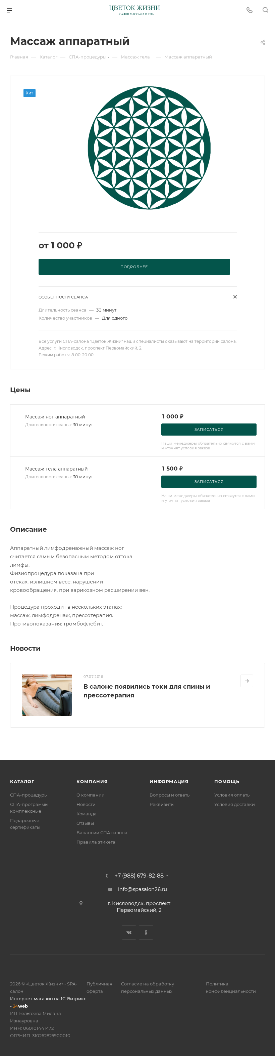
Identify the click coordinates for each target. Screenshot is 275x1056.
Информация (169, 781)
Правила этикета (95, 842)
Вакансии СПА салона (101, 832)
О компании (90, 795)
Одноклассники (146, 932)
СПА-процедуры (29, 795)
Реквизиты (162, 804)
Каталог (22, 781)
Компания (92, 781)
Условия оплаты (232, 795)
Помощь (226, 781)
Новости (86, 804)
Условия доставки (234, 804)
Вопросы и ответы (170, 795)
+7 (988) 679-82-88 (139, 876)
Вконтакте (129, 932)
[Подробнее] (246, 681)
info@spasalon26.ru (142, 889)
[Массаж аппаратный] (149, 148)
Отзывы (85, 823)
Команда (86, 813)
